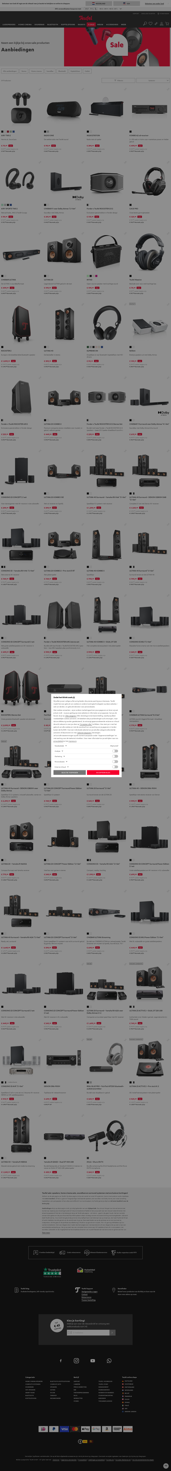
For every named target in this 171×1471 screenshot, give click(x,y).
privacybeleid (58, 741)
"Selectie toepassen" (84, 733)
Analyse (57, 751)
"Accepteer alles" (86, 724)
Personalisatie (60, 762)
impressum (73, 741)
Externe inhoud (60, 767)
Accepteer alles (103, 772)
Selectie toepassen (69, 772)
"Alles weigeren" (71, 716)
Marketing (58, 756)
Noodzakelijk (59, 746)
